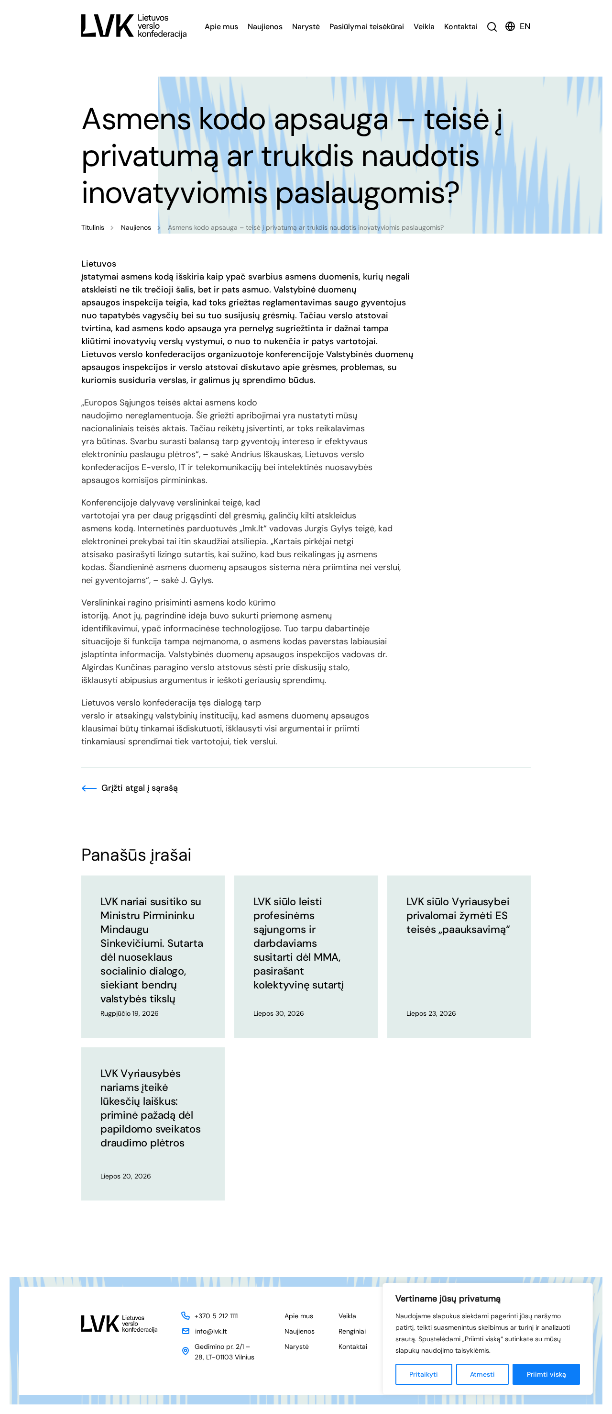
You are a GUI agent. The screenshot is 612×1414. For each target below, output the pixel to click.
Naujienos (265, 27)
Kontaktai (461, 27)
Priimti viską (546, 1374)
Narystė (306, 27)
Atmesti (482, 1374)
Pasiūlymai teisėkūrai (366, 27)
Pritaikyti (423, 1374)
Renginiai (352, 1331)
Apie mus (221, 27)
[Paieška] (492, 27)
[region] (487, 1339)
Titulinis (92, 227)
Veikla (424, 27)
